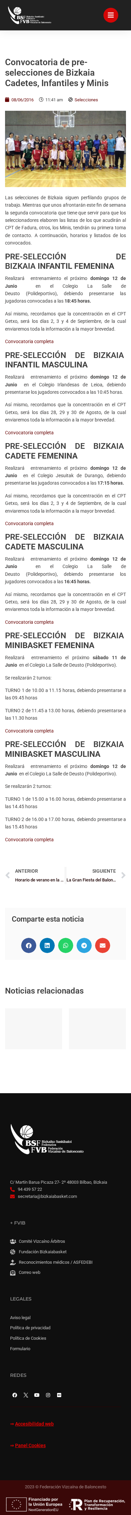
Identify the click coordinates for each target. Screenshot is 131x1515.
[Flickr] (59, 1395)
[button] (28, 945)
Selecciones (86, 99)
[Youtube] (37, 1395)
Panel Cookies (30, 1445)
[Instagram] (48, 1395)
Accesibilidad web (34, 1424)
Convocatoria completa (29, 341)
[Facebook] (14, 1395)
